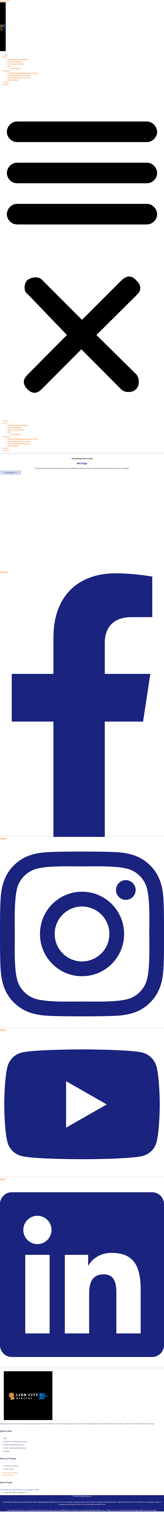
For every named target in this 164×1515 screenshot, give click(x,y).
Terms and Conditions (11, 1466)
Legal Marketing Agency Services (19, 75)
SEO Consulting (13, 80)
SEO (9, 66)
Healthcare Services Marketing (18, 59)
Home (6, 55)
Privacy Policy (8, 1469)
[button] (82, 252)
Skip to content (5, 1)
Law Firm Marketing (14, 61)
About (6, 82)
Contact (6, 84)
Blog (5, 57)
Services (7, 71)
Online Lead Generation (16, 64)
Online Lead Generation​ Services (19, 77)
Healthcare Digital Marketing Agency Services (23, 73)
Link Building (15, 68)
